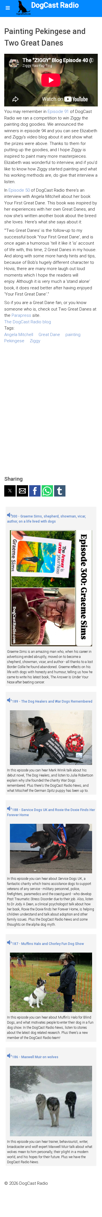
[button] (10, 491)
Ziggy (35, 340)
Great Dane (49, 334)
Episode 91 (58, 111)
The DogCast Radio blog (27, 321)
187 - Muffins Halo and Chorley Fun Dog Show (47, 944)
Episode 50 (19, 190)
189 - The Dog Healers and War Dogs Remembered (51, 701)
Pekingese (14, 340)
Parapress (21, 315)
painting (72, 334)
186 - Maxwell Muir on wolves (34, 1057)
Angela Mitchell (18, 334)
